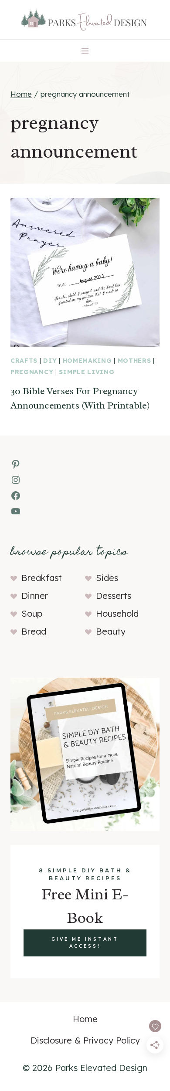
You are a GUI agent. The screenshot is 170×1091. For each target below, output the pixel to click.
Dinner (34, 595)
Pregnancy (31, 372)
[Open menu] (85, 50)
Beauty (111, 631)
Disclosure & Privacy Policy (85, 1040)
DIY (50, 361)
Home (85, 1018)
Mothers (134, 361)
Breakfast (41, 577)
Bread (33, 631)
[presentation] (85, 272)
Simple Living (86, 372)
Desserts (113, 595)
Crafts (23, 361)
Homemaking (87, 361)
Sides (107, 577)
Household (117, 613)
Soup (31, 613)
